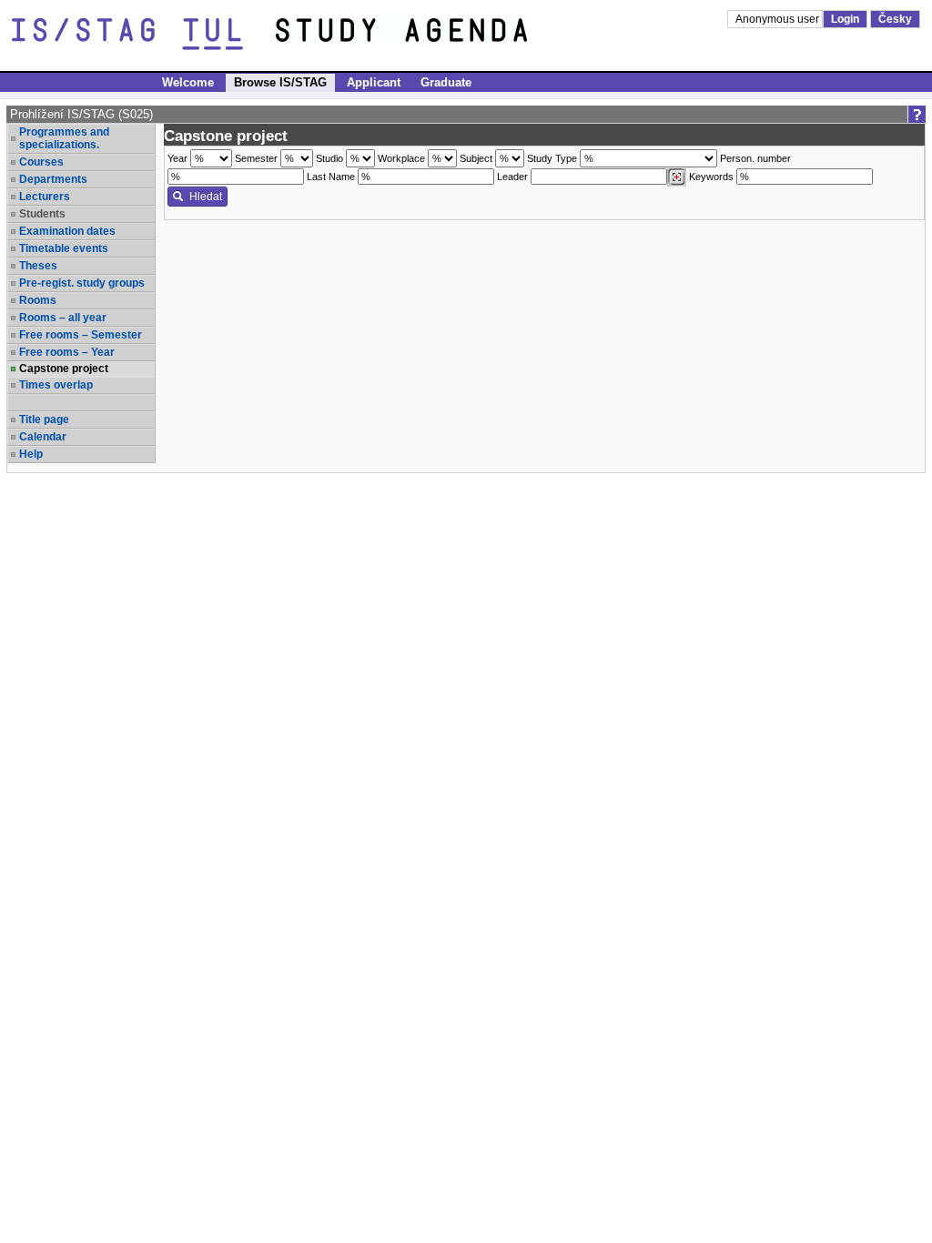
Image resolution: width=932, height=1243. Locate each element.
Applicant (373, 82)
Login (845, 19)
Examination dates (67, 231)
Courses (41, 162)
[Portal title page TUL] (435, 34)
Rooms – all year (62, 317)
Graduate (445, 82)
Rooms (37, 300)
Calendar (42, 436)
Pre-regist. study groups (82, 283)
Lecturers (44, 196)
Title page (44, 419)
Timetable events (63, 248)
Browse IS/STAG (280, 82)
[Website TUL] (144, 34)
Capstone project (63, 368)
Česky (895, 19)
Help (31, 454)
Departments (53, 179)
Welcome (188, 82)
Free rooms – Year (67, 352)
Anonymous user (778, 19)
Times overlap (56, 385)
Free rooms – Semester (80, 334)
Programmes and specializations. (64, 138)
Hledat (205, 196)
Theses (38, 265)
